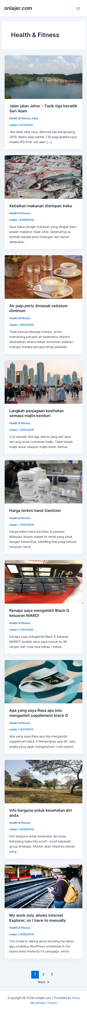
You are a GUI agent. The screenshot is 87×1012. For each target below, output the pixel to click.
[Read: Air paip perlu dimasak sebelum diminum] (43, 277)
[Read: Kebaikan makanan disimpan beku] (43, 177)
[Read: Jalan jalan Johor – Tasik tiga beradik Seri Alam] (43, 77)
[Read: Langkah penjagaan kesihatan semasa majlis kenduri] (43, 382)
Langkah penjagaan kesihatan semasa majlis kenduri (36, 413)
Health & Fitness (19, 118)
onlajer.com (18, 8)
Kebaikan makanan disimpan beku (40, 205)
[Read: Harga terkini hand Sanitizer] (43, 481)
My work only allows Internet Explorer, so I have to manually (37, 918)
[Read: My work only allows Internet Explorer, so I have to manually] (43, 886)
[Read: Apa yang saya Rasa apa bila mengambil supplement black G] (43, 681)
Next (43, 982)
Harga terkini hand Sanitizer (35, 510)
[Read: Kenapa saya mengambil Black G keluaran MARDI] (43, 581)
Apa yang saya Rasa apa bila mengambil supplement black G (38, 713)
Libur (35, 118)
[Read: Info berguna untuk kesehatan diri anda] (43, 781)
